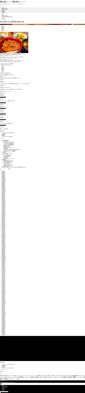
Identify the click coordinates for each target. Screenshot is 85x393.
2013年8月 (3, 316)
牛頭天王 (61, 377)
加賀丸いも (49, 375)
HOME (3, 7)
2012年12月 (4, 323)
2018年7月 (3, 261)
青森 (6, 378)
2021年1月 (3, 233)
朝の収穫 (3, 135)
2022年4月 (3, 219)
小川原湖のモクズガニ (10, 377)
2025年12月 (4, 178)
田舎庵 (64, 377)
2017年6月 (3, 273)
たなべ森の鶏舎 (14, 375)
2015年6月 (3, 295)
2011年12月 (3, 334)
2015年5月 (3, 296)
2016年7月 (3, 283)
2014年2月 (3, 310)
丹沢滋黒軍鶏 (38, 375)
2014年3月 (3, 309)
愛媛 (21, 377)
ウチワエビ (24, 375)
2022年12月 (4, 212)
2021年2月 (3, 232)
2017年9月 (3, 270)
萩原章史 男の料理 (5, 8)
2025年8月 (3, 182)
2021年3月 (3, 231)
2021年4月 (3, 230)
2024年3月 (3, 198)
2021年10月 (4, 225)
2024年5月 (3, 196)
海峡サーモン (52, 377)
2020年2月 (3, 243)
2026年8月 (3, 171)
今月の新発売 (42, 375)
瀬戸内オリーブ (57, 377)
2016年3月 (3, 287)
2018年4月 (3, 264)
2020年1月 (3, 244)
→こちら (14, 63)
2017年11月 (3, 268)
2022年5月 (3, 218)
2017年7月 (3, 272)
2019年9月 (3, 248)
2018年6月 (3, 262)
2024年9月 (3, 192)
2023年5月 (3, 207)
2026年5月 (3, 174)
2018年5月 (3, 263)
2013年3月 (3, 320)
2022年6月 (3, 217)
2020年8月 (3, 238)
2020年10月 (4, 236)
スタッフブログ (4, 9)
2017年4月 (3, 275)
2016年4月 (3, 286)
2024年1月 (3, 200)
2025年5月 (3, 185)
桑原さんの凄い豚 (47, 377)
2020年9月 (3, 237)
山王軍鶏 (14, 377)
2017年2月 (3, 277)
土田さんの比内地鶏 (80, 375)
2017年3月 (3, 276)
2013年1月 (3, 322)
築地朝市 (67, 377)
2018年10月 (4, 258)
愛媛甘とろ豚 (24, 377)
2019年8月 (3, 249)
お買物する (3, 12)
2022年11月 (3, 213)
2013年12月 (4, 312)
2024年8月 (3, 193)
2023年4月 (3, 208)
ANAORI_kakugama (4, 375)
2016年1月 (3, 289)
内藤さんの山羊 (45, 375)
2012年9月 (3, 326)
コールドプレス (32, 375)
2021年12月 (4, 223)
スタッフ (35, 375)
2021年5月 (3, 229)
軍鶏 (1, 378)
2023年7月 (3, 205)
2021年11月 (3, 224)
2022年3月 (3, 220)
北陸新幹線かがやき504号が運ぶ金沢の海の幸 (57, 375)
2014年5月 (3, 307)
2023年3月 (3, 209)
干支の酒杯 (18, 377)
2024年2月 (3, 199)
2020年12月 (4, 234)
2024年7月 (3, 194)
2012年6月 (3, 329)
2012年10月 (4, 325)
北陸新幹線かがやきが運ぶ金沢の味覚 (68, 375)
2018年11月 (3, 257)
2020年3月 (3, 242)
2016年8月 (3, 282)
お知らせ (3, 11)
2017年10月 (4, 269)
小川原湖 (4, 377)
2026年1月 (3, 177)
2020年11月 (3, 235)
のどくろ (18, 375)
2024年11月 (3, 190)
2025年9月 (3, 181)
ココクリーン (28, 375)
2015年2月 (3, 299)
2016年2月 (3, 288)
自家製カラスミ (81, 377)
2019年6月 (3, 251)
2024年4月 (3, 197)
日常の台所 (3, 133)
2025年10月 (4, 180)
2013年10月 (4, 314)
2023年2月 (3, 210)
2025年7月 (3, 183)
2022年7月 (3, 216)
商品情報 (3, 10)
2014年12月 (4, 301)
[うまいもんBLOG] (12, 2)
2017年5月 (3, 274)
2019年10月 (4, 247)
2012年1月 (3, 333)
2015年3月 (3, 298)
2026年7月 (3, 172)
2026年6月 (3, 173)
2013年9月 (3, 315)
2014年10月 (4, 303)
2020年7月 (3, 239)
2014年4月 (3, 308)
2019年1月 (3, 255)
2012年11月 (3, 324)
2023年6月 (3, 206)
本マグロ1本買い (28, 377)
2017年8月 (3, 271)
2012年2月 (3, 332)
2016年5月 (3, 285)
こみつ (11, 375)
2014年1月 (3, 311)
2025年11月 (3, 179)
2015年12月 (4, 290)
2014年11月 (3, 302)
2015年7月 (3, 294)
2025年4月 (3, 186)
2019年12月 (4, 245)
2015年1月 (3, 300)
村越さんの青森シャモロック (37, 377)
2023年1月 (3, 211)
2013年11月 (3, 313)
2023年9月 (3, 203)
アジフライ (21, 375)
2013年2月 (3, 321)
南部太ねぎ (75, 375)
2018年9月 (3, 259)
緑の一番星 (72, 377)
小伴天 (2, 377)
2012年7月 (3, 328)
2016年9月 (3, 281)
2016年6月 (3, 284)
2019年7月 (3, 250)
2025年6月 (3, 184)
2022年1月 (3, 222)
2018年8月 (3, 260)
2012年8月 (3, 327)
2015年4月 (3, 297)
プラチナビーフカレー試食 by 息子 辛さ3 (8, 132)
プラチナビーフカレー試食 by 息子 (7, 136)
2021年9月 (3, 226)
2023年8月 (3, 204)
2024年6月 (3, 195)
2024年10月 (4, 191)
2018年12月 (4, 256)
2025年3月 (3, 187)
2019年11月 (3, 246)
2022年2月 (3, 221)
